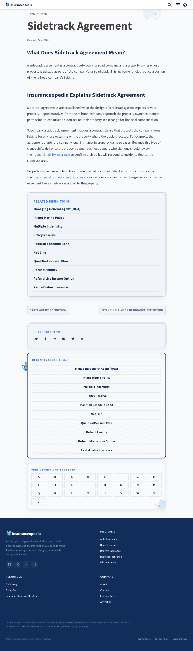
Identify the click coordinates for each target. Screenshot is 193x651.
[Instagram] (34, 564)
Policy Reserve (97, 396)
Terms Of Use (144, 638)
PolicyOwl (11, 590)
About (103, 584)
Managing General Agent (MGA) (96, 368)
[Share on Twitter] (37, 339)
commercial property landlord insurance (62, 177)
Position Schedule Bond (96, 405)
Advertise (105, 602)
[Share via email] (64, 339)
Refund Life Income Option (96, 441)
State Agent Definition (48, 310)
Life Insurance (108, 562)
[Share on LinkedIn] (82, 339)
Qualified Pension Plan (96, 423)
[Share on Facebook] (46, 339)
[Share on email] (73, 339)
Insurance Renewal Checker (21, 596)
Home (32, 13)
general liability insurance (52, 154)
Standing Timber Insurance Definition (132, 310)
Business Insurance (111, 556)
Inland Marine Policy (96, 377)
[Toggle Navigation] (178, 5)
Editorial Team (108, 596)
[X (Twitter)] (17, 564)
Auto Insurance (108, 539)
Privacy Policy (161, 638)
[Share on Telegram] (55, 339)
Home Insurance (109, 545)
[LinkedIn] (26, 564)
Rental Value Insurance (96, 450)
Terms (43, 13)
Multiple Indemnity (97, 387)
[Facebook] (9, 564)
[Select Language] (185, 4)
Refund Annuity (96, 432)
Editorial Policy (180, 638)
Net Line (96, 414)
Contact (104, 590)
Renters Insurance (110, 551)
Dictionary (11, 584)
